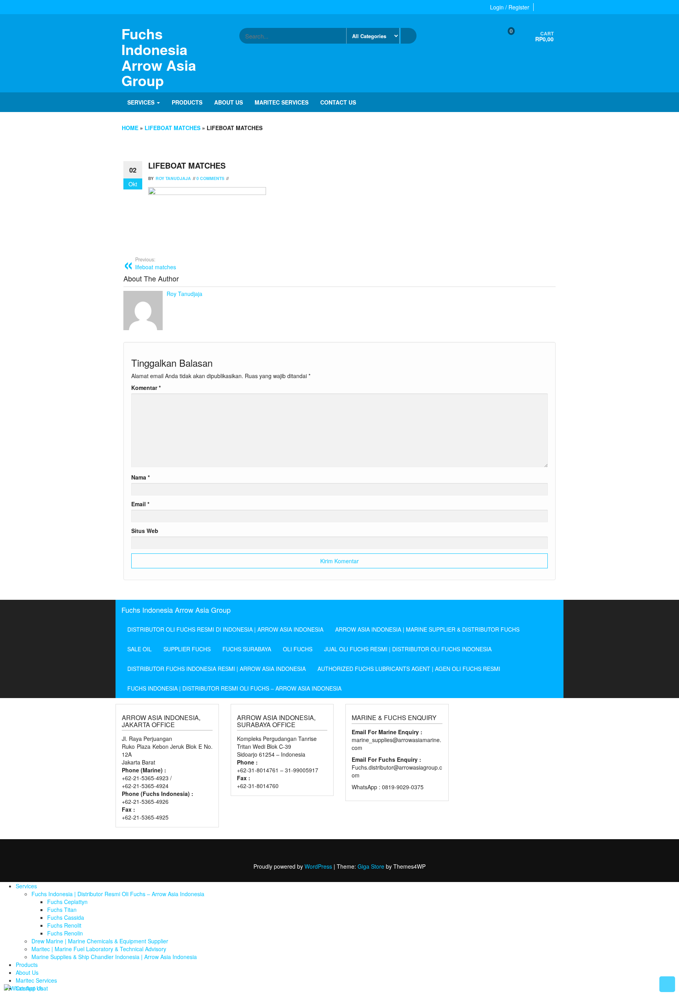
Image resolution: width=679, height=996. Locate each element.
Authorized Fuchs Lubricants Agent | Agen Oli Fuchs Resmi (408, 669)
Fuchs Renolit (64, 925)
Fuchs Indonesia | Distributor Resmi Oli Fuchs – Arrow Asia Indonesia (234, 688)
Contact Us (338, 102)
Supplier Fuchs (187, 649)
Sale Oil (139, 649)
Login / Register (509, 7)
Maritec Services (281, 102)
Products (187, 102)
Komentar (146, 387)
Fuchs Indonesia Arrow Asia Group (158, 56)
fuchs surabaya (246, 649)
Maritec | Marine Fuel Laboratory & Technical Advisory (98, 949)
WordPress (318, 866)
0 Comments (210, 178)
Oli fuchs (297, 649)
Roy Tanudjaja (173, 178)
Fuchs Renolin (65, 933)
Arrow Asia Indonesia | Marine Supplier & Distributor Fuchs (427, 629)
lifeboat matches (172, 128)
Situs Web (144, 531)
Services (141, 102)
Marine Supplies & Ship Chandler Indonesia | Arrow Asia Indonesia (114, 957)
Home (130, 128)
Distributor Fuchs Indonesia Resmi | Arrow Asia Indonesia (216, 669)
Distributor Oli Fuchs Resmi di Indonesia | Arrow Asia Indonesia (225, 629)
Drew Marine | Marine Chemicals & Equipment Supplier (99, 941)
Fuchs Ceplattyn (67, 902)
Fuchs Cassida (65, 917)
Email (140, 504)
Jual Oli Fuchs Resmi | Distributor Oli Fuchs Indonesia (408, 649)
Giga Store (371, 866)
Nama (140, 477)
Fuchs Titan (62, 909)
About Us (228, 102)
